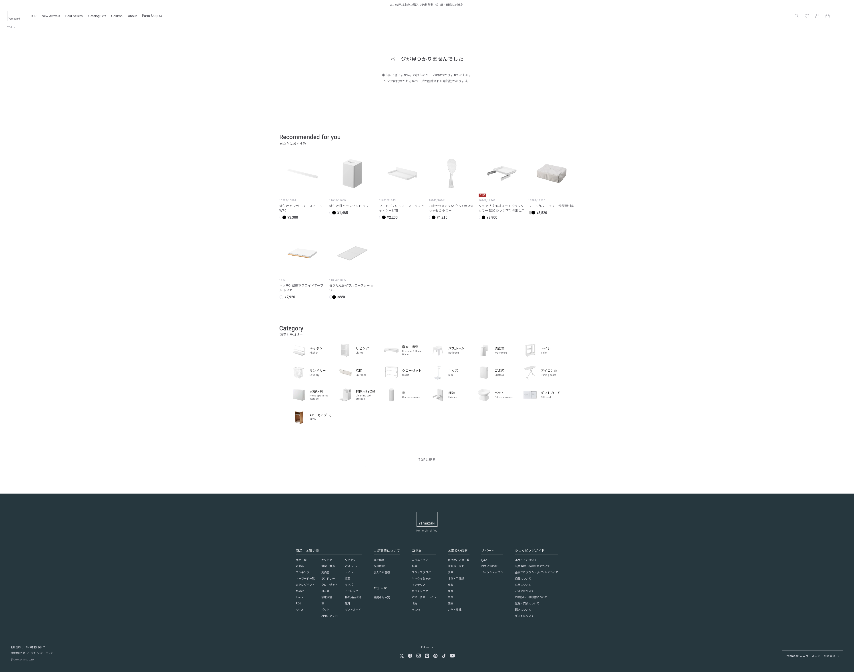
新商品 (300, 566)
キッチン (326, 560)
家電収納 (326, 597)
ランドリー (328, 579)
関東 (450, 572)
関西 (450, 591)
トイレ (349, 572)
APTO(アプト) (329, 616)
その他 (416, 610)
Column (117, 16)
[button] (797, 16)
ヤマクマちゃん (421, 579)
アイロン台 (351, 591)
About (132, 16)
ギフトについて (524, 616)
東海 (450, 585)
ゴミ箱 (325, 591)
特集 (414, 566)
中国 (450, 597)
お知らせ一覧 (382, 598)
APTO (299, 610)
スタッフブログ (421, 572)
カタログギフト (305, 585)
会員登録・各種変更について (532, 566)
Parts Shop (150, 16)
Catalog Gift (97, 16)
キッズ (349, 585)
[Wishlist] (807, 16)
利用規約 (16, 647)
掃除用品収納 (353, 597)
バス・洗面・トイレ (424, 597)
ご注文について (524, 591)
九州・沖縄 (454, 610)
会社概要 (379, 560)
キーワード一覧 (305, 579)
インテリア (418, 585)
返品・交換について (527, 604)
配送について (523, 610)
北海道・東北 (456, 566)
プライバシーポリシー (43, 653)
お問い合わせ (489, 566)
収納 (414, 604)
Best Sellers (74, 16)
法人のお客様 (382, 572)
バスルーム (352, 566)
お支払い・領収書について (531, 597)
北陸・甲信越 (456, 579)
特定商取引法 (18, 653)
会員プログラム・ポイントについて (536, 572)
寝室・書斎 (328, 566)
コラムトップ (420, 560)
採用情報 (379, 566)
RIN (298, 604)
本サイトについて (526, 560)
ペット (325, 610)
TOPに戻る (427, 460)
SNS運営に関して (36, 647)
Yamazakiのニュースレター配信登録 (810, 656)
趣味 (347, 604)
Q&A (484, 560)
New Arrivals (51, 16)
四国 (450, 604)
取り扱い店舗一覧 (458, 560)
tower (300, 591)
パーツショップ (490, 572)
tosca (300, 597)
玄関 (347, 579)
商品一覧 (301, 560)
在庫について (523, 585)
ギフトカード (353, 610)
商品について (523, 579)
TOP (33, 16)
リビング (350, 560)
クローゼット (329, 585)
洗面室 (325, 572)
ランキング (302, 572)
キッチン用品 (420, 591)
